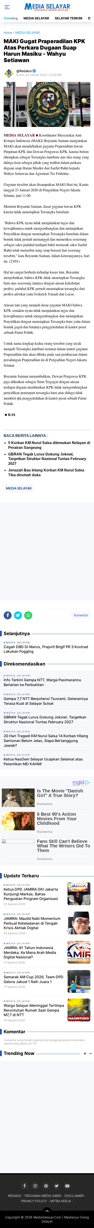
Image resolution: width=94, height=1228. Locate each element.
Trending (11, 18)
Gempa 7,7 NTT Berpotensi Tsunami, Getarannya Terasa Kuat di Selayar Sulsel (46, 701)
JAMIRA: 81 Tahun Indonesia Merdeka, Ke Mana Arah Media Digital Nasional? (30, 952)
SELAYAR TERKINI (68, 18)
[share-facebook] (8, 615)
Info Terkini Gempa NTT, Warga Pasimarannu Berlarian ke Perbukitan (42, 682)
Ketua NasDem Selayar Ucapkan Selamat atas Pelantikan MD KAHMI (43, 761)
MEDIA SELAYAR (36, 18)
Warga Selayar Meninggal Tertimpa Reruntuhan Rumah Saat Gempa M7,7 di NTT (34, 1010)
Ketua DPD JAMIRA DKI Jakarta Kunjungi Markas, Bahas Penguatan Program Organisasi (31, 894)
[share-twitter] (18, 615)
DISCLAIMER (74, 1196)
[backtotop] (47, 1211)
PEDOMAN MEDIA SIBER (43, 1196)
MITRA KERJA (60, 1201)
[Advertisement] (47, 551)
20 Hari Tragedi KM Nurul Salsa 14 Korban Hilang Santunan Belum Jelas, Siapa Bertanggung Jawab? (46, 741)
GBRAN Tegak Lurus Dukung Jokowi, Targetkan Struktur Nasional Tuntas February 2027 (47, 459)
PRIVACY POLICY (34, 1201)
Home (8, 32)
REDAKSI (14, 1196)
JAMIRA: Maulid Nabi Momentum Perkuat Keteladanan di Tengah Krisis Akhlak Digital (32, 923)
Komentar (80, 615)
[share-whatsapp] (28, 615)
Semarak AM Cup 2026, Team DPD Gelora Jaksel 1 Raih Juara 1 (33, 979)
